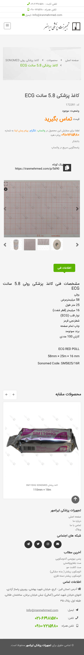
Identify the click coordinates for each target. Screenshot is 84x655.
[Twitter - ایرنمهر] (38, 544)
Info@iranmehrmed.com (47, 15)
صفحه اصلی (72, 60)
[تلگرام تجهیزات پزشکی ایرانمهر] (58, 544)
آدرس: (73, 589)
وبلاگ (78, 530)
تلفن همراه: (67, 626)
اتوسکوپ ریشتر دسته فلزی (67, 576)
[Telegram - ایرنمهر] (28, 544)
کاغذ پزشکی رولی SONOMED (22, 60)
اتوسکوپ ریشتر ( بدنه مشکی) (65, 572)
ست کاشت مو (73, 567)
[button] (5, 208)
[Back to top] (75, 499)
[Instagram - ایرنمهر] (48, 544)
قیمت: (76, 119)
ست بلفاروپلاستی (72, 563)
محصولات (52, 60)
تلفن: (71, 618)
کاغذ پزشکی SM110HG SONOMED (42, 485)
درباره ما (77, 521)
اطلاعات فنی (64, 268)
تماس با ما (75, 525)
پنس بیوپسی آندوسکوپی (68, 559)
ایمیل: (70, 610)
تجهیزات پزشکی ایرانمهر (38, 645)
